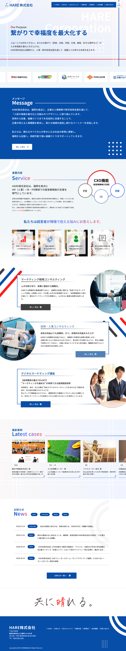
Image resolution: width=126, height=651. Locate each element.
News (65, 514)
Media (56, 514)
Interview (44, 514)
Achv (34, 514)
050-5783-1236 (18, 638)
